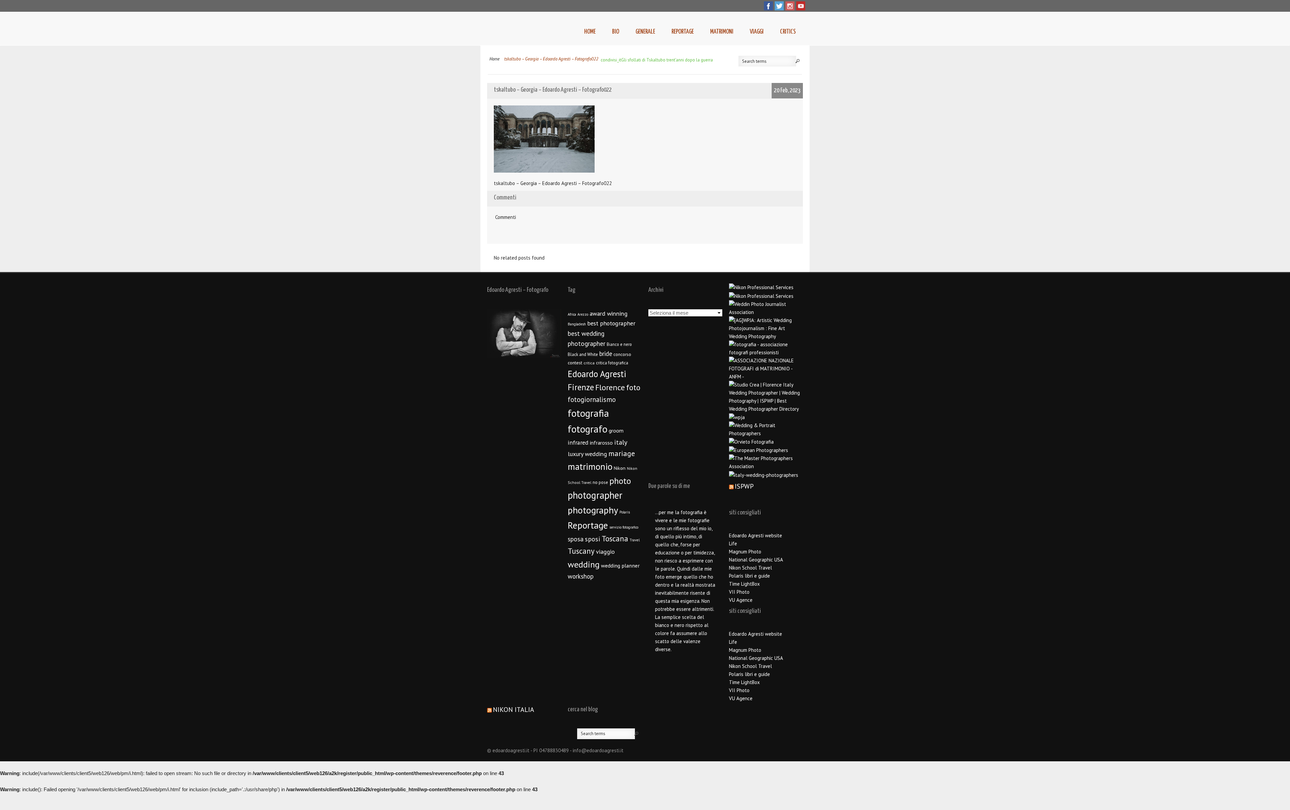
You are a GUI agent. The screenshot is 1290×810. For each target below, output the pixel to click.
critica (589, 362)
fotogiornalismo (592, 399)
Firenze (581, 387)
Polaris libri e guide (749, 576)
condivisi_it (611, 60)
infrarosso (601, 442)
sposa (576, 539)
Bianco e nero (619, 344)
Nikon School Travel (750, 568)
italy (620, 442)
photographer (595, 495)
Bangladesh (577, 324)
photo (620, 480)
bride (605, 354)
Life (733, 543)
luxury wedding (587, 454)
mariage (621, 453)
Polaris (624, 512)
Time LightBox (744, 584)
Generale (645, 32)
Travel (635, 539)
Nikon (620, 468)
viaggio (605, 551)
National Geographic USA (756, 559)
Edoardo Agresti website (755, 535)
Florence (610, 387)
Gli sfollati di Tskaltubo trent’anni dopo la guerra (667, 60)
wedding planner (620, 565)
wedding (584, 564)
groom (616, 430)
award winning (609, 313)
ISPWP (744, 486)
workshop (581, 576)
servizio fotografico (623, 527)
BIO (615, 32)
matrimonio (590, 466)
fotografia (588, 413)
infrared (578, 442)
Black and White (583, 354)
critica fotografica (612, 362)
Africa (572, 314)
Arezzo (582, 314)
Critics (788, 32)
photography (593, 510)
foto (633, 387)
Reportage (683, 32)
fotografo (587, 428)
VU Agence (740, 600)
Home (590, 32)
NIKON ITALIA (513, 709)
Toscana (615, 538)
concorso (622, 354)
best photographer (611, 323)
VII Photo (739, 592)
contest (575, 363)
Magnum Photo (745, 551)
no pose (600, 482)
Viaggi (757, 32)
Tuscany (581, 551)
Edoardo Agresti (597, 373)
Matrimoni (721, 32)
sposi (592, 539)
